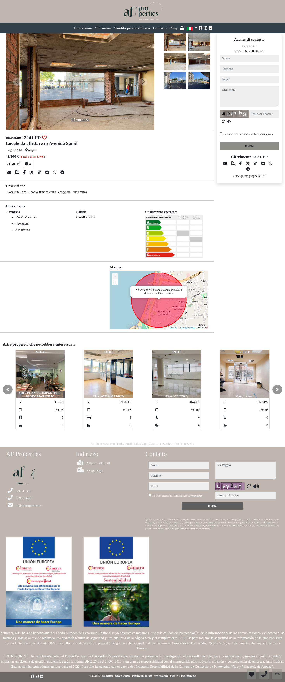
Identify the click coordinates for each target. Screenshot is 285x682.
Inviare (249, 146)
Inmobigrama (188, 675)
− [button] (115, 282)
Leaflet (173, 327)
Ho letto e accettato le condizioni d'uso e (248, 134)
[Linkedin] (210, 28)
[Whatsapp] (55, 172)
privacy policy (266, 134)
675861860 (241, 50)
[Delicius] (40, 172)
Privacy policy (123, 675)
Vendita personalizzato (132, 28)
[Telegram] (62, 172)
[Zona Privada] (182, 28)
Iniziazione (83, 28)
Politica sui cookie (142, 675)
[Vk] (47, 172)
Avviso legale (161, 675)
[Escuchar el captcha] (228, 121)
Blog (173, 28)
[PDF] (17, 172)
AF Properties (105, 675)
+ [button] (115, 276)
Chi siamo (103, 28)
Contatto (160, 28)
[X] (32, 172)
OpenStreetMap (187, 327)
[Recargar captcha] (223, 121)
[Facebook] (200, 28)
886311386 (257, 50)
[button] (8, 389)
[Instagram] (205, 28)
